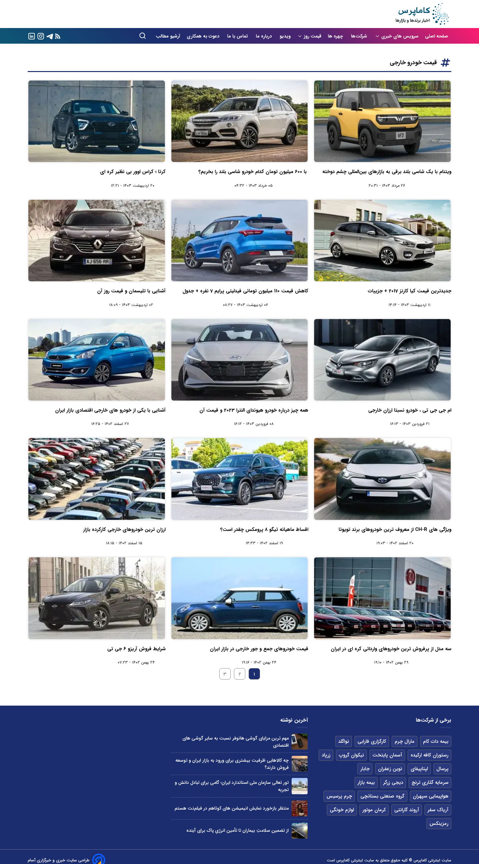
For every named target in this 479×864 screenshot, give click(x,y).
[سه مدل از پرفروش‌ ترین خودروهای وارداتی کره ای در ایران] (382, 598)
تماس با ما (238, 36)
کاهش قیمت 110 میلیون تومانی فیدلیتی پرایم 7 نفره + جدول (245, 291)
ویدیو (285, 36)
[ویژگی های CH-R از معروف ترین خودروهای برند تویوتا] (382, 478)
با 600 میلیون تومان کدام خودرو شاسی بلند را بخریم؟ (253, 172)
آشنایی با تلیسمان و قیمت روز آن (131, 291)
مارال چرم (404, 741)
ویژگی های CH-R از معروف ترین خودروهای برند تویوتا (395, 530)
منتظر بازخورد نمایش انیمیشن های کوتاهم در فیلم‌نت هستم (232, 808)
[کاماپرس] (422, 14)
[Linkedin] (32, 36)
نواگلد (343, 741)
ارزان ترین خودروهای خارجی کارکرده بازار (124, 530)
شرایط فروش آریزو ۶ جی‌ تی (136, 649)
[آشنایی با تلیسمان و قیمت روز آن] (97, 240)
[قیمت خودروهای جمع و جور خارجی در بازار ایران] (240, 598)
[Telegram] (50, 36)
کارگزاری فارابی (371, 741)
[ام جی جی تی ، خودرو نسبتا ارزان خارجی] (382, 359)
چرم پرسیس (339, 796)
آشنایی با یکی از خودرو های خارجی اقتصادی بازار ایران (110, 410)
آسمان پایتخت (387, 755)
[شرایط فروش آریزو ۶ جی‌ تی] (97, 598)
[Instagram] (41, 36)
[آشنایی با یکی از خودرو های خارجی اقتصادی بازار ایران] (97, 359)
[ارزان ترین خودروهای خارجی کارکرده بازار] (97, 478)
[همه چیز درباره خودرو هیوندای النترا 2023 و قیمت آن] (240, 359)
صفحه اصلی (436, 36)
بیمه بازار (366, 782)
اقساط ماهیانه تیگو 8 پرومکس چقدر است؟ (264, 530)
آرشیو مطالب (168, 36)
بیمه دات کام (435, 741)
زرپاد (326, 755)
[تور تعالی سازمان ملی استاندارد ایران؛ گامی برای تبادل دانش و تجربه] (299, 786)
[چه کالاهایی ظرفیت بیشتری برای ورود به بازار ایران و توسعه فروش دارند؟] (299, 763)
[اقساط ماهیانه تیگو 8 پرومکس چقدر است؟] (240, 478)
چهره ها (336, 36)
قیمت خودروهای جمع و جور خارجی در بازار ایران (259, 649)
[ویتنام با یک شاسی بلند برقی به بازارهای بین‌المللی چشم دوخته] (382, 121)
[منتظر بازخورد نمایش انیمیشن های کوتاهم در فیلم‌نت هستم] (299, 808)
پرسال (442, 769)
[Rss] (57, 36)
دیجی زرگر (393, 782)
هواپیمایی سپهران (430, 796)
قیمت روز (312, 36)
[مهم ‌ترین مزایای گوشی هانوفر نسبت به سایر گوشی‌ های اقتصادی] (299, 741)
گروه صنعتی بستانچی (382, 796)
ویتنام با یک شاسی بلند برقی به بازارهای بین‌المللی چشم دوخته (386, 172)
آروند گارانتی (406, 810)
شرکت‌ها (359, 36)
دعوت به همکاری (204, 36)
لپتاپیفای (419, 769)
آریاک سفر (438, 810)
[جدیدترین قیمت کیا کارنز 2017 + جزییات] (382, 240)
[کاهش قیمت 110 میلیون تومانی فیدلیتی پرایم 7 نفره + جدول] (240, 240)
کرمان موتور (374, 810)
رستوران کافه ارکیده (429, 755)
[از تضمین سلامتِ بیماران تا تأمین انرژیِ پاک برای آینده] (299, 830)
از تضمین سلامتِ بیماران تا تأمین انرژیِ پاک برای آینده (237, 830)
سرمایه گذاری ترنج (430, 782)
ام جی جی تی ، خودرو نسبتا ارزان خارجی (409, 410)
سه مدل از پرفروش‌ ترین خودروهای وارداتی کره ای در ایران (391, 649)
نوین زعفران (390, 769)
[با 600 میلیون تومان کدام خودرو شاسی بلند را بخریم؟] (240, 121)
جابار (365, 769)
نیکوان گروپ (351, 755)
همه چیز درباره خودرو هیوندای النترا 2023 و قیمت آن (253, 410)
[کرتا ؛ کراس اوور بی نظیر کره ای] (97, 121)
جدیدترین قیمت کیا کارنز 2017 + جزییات (409, 291)
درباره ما (264, 36)
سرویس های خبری (399, 36)
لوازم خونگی (342, 810)
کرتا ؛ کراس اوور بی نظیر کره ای (133, 172)
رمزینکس (438, 823)
